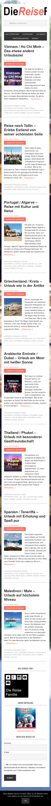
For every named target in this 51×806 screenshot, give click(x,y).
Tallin (28, 189)
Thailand (26, 499)
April (26, 187)
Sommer (23, 113)
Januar (14, 417)
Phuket (40, 497)
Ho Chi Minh (34, 110)
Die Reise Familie (25, 11)
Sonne (6, 268)
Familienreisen (10, 110)
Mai (5, 189)
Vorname (7, 743)
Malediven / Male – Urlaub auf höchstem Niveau (21, 595)
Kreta (43, 338)
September (18, 341)
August (25, 264)
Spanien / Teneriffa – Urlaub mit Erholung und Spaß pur (24, 516)
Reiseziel (30, 266)
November (32, 417)
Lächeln (30, 497)
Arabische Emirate (21, 415)
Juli (36, 264)
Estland (32, 187)
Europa (31, 264)
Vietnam (36, 113)
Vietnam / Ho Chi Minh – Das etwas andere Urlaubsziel (24, 51)
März (9, 189)
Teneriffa (8, 578)
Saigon (16, 113)
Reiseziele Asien (19, 106)
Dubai (40, 415)
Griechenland (26, 338)
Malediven (8, 655)
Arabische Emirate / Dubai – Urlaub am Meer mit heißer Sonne (24, 358)
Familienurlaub (22, 110)
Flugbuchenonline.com (25, 730)
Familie (32, 108)
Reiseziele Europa (20, 185)
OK (25, 801)
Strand (13, 268)
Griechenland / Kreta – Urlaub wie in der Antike (24, 283)
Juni (44, 187)
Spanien (36, 576)
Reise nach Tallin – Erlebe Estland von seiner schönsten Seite (23, 129)
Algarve (17, 264)
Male (44, 652)
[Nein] (48, 798)
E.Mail (6, 752)
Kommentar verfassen (15, 64)
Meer (6, 341)
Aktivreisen (19, 108)
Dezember (34, 415)
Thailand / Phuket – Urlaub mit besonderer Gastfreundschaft (23, 436)
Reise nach (8, 113)
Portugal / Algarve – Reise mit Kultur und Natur (21, 206)
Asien (26, 108)
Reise (41, 110)
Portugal (8, 266)
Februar (7, 417)
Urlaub (30, 113)
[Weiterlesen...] (36, 98)
